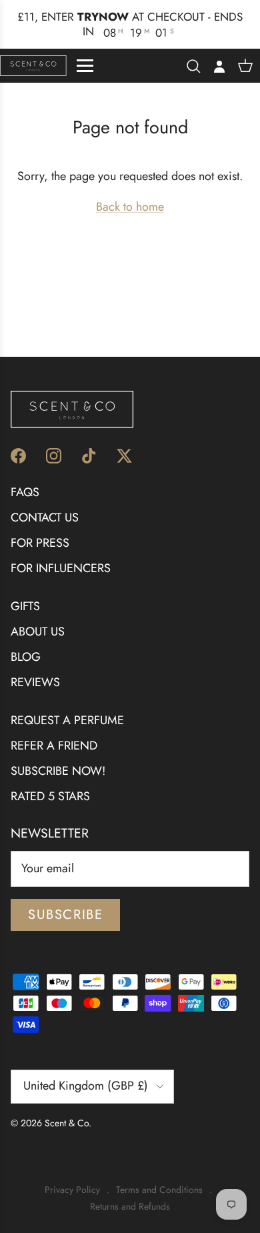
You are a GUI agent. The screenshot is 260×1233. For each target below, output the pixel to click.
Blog (26, 641)
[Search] (193, 50)
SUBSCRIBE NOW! (58, 756)
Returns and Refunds (130, 1191)
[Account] (216, 50)
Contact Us (45, 502)
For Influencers (61, 552)
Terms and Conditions (159, 1175)
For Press (40, 527)
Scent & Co (67, 1107)
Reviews (35, 667)
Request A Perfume (67, 705)
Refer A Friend (54, 731)
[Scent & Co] (33, 51)
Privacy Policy (72, 1175)
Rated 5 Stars (50, 781)
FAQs (25, 477)
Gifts (25, 591)
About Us (38, 617)
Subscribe (65, 900)
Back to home (130, 192)
